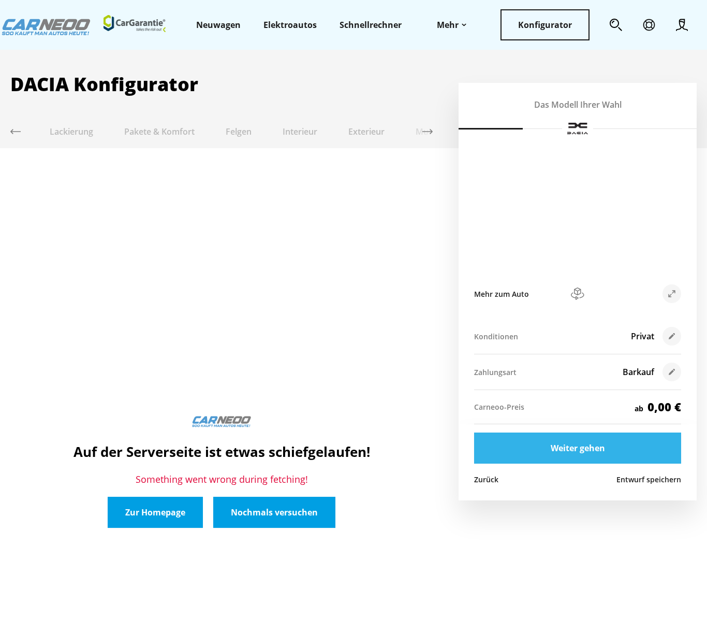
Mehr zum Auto (501, 294)
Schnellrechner (371, 25)
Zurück (486, 479)
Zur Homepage (155, 512)
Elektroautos (290, 25)
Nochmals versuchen (274, 512)
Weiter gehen (578, 448)
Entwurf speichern (648, 479)
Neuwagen (218, 25)
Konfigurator (545, 25)
